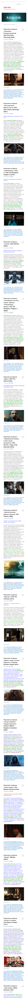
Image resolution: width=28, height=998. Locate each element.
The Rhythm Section (10, 845)
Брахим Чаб (18, 708)
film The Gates (17, 425)
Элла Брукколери (7, 370)
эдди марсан (13, 588)
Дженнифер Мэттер (15, 774)
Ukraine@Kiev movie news (17, 841)
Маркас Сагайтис (7, 584)
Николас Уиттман (10, 500)
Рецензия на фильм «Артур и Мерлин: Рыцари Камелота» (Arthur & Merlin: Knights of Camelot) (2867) (10, 725)
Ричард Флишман (7, 502)
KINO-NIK (7, 7)
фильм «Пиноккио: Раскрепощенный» (14, 95)
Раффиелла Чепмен (8, 585)
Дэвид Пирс (21, 426)
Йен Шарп (21, 775)
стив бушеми (9, 979)
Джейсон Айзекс (7, 975)
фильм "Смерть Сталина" (9, 980)
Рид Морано (14, 847)
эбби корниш (10, 651)
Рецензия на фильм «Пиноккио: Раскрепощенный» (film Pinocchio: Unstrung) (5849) (10, 33)
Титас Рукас (9, 587)
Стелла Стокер (15, 777)
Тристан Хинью (6, 430)
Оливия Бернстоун (7, 776)
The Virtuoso (8, 648)
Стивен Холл (21, 429)
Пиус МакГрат (6, 429)
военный (20, 158)
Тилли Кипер (21, 502)
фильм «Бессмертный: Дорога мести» (13, 160)
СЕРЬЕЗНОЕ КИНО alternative (17, 706)
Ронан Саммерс (9, 777)
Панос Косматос (18, 910)
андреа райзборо (10, 974)
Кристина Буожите (10, 583)
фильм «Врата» (13, 430)
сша (4, 234)
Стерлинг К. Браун (7, 848)
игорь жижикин (6, 289)
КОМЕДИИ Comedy (15, 972)
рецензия (15, 93)
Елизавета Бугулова (18, 288)
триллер (22, 94)
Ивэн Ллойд (19, 91)
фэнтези (5, 96)
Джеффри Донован (15, 498)
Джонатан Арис (21, 975)
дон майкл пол (13, 709)
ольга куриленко (18, 977)
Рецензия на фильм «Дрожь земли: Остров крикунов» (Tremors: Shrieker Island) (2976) (11, 661)
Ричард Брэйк (11, 94)
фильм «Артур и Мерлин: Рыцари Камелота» (12, 778)
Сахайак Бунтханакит (14, 712)
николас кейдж (6, 910)
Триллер (20, 647)
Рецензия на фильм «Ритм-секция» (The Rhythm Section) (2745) (11, 787)
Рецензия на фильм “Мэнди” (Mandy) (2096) (10, 857)
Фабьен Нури (20, 979)
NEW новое (9, 89)
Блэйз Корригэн (14, 648)
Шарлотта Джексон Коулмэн (12, 96)
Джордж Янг (6, 365)
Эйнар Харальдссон (12, 161)
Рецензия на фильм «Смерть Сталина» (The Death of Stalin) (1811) (10, 921)
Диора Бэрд (10, 649)
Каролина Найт (6, 92)
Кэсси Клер (6, 710)
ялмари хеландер (10, 163)
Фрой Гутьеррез (19, 369)
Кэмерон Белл (21, 92)
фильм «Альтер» (15, 291)
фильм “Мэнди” (16, 911)
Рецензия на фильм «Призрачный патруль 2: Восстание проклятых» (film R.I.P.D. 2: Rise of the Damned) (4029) (11, 442)
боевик (17, 158)
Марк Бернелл (15, 846)
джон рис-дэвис (15, 426)
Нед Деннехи (19, 909)
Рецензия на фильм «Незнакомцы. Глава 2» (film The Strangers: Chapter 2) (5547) (11, 171)
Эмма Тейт (21, 96)
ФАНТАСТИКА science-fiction (16, 707)
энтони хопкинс (7, 652)
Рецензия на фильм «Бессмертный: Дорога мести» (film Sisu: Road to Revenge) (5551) (11, 107)
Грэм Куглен (9, 426)
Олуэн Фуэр (12, 910)
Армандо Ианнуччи (18, 974)
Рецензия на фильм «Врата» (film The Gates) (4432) (10, 379)
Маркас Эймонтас (14, 584)
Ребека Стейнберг (18, 365)
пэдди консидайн (7, 978)
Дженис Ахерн (16, 230)
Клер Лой (11, 427)
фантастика (9, 291)
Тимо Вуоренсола (16, 290)
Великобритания (13, 91)
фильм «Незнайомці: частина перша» (14, 368)
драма (13, 288)
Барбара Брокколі (17, 845)
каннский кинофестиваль (18, 289)
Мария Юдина (12, 977)
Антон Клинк (12, 158)
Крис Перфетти (21, 649)
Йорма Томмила (7, 159)
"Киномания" (17, 363)
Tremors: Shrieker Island (10, 708)
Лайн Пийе (9, 909)
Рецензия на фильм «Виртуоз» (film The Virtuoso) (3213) (10, 597)
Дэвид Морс (15, 649)
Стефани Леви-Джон (15, 502)
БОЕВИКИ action (15, 647)
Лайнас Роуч (14, 909)
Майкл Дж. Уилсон (8, 846)
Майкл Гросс (10, 710)
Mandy (11, 907)
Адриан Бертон (7, 91)
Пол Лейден (9, 501)
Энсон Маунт (21, 651)
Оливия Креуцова (16, 231)
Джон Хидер (8, 709)
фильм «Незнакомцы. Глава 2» (15, 234)
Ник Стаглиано (6, 650)
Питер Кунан (20, 427)
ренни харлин (10, 233)
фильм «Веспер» (15, 587)
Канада (11, 289)
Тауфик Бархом (14, 848)
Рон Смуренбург (7, 712)
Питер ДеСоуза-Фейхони (8, 93)
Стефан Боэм (21, 777)
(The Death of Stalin (16, 973)
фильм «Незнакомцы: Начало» (10, 369)
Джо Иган (10, 775)
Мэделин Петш (10, 231)
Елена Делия (6, 427)
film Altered (17, 287)
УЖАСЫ (8, 707)
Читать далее (7, 87)
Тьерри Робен (14, 979)
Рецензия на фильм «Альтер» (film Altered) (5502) (11, 244)
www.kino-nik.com (7, 70)
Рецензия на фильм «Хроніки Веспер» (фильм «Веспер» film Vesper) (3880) (11, 513)
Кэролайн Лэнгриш (20, 709)
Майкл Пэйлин (6, 977)
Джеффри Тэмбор (13, 975)
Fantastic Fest (17, 157)
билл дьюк (10, 908)
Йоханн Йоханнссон (16, 908)
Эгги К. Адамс (21, 291)
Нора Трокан (16, 500)
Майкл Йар (15, 427)
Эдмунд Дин (18, 588)
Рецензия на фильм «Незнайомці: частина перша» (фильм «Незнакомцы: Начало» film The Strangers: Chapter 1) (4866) (11, 304)
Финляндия (6, 161)
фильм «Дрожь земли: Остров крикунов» (13, 712)
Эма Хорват (16, 235)
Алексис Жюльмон (16, 907)
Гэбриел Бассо (15, 364)
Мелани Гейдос (21, 584)
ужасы (5, 95)
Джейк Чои (9, 498)
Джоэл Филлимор (15, 775)
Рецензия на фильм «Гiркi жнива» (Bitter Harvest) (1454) (10, 988)
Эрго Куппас (19, 161)
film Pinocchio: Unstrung (19, 89)
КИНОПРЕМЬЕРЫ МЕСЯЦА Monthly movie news (13, 771)
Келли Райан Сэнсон (14, 92)
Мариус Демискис (18, 583)
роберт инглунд (17, 94)
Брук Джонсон (10, 230)
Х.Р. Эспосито (10, 235)
